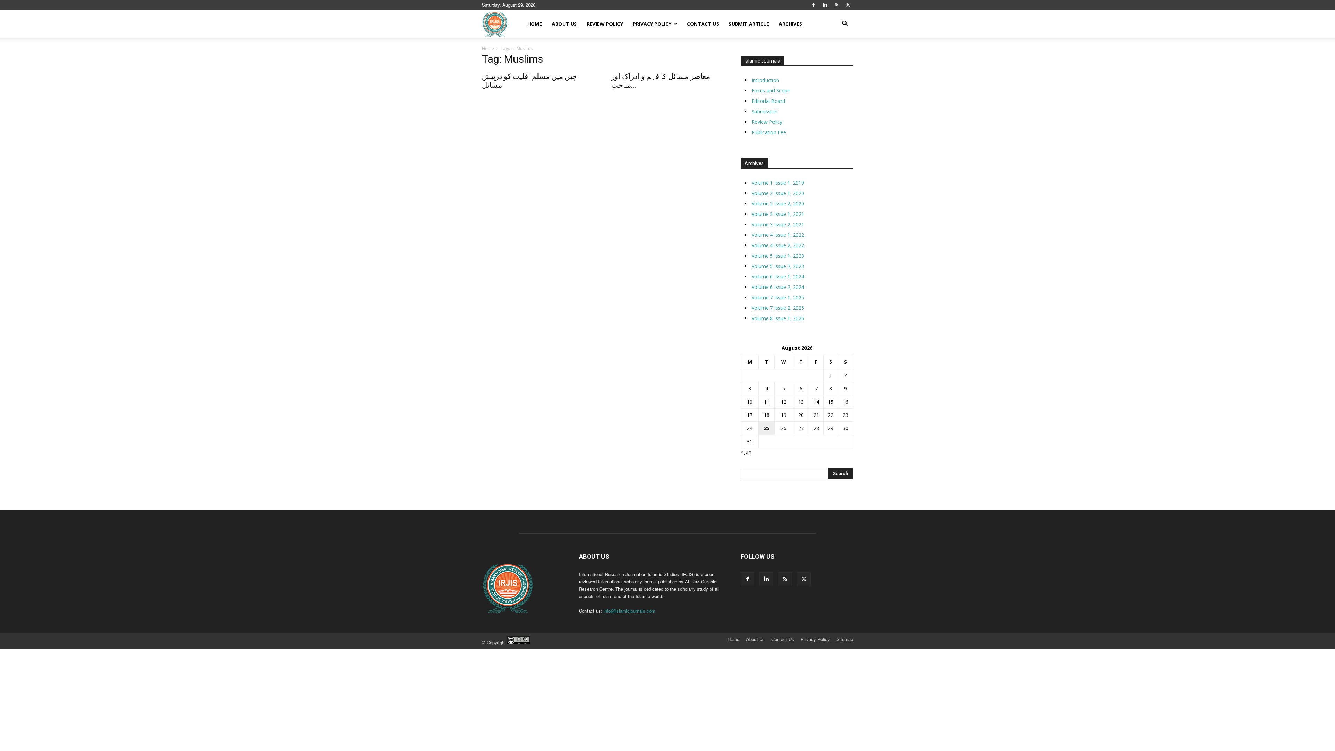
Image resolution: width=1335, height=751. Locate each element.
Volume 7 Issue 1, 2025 (778, 297)
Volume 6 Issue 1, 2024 (778, 276)
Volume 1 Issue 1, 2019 (778, 182)
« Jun (746, 452)
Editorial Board (768, 101)
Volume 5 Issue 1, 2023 (778, 255)
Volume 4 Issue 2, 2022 (778, 245)
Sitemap (844, 639)
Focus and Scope (771, 90)
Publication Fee (769, 132)
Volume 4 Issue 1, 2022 (778, 235)
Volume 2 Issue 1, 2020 (778, 193)
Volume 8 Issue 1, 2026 (778, 318)
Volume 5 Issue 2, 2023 (778, 266)
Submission (764, 111)
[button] (844, 24)
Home (534, 24)
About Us (564, 24)
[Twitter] (848, 5)
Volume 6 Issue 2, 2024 (778, 287)
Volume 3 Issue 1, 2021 (778, 214)
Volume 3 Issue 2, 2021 (778, 224)
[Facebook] (813, 5)
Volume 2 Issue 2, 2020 (778, 203)
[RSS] (836, 5)
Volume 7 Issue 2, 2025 (778, 308)
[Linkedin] (825, 5)
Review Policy (604, 24)
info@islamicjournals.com (629, 610)
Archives (790, 24)
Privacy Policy (652, 24)
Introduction (765, 80)
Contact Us (703, 24)
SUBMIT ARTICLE (749, 24)
